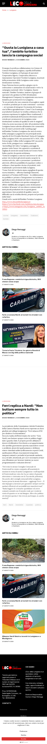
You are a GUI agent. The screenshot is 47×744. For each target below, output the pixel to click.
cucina (5, 215)
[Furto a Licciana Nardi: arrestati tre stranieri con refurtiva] (23, 300)
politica (38, 505)
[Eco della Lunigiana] (23, 3)
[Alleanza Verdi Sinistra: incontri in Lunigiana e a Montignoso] (23, 621)
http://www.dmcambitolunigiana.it (16, 202)
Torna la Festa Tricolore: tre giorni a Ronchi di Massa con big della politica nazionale (21, 351)
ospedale (29, 505)
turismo (6, 219)
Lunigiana (6, 43)
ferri (4, 505)
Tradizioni (34, 215)
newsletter (24, 215)
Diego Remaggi (8, 60)
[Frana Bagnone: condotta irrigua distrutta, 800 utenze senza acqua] (23, 265)
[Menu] (3, 3)
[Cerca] (44, 3)
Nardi (11, 505)
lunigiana (14, 215)
